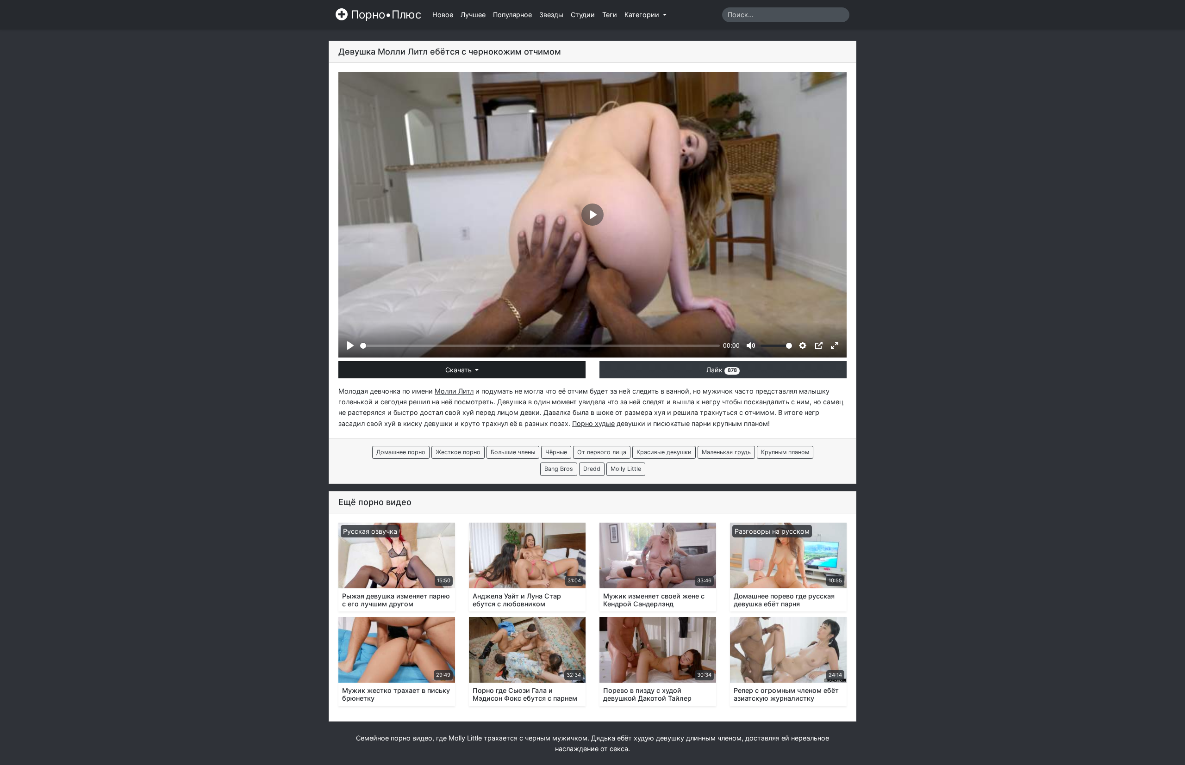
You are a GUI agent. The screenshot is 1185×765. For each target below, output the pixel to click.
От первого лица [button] (601, 452)
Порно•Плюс (384, 14)
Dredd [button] (591, 468)
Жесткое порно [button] (458, 452)
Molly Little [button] (626, 468)
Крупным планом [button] (785, 452)
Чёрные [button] (556, 452)
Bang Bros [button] (558, 468)
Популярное (512, 15)
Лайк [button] (721, 370)
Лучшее (473, 15)
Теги (609, 15)
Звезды (551, 15)
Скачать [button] (459, 370)
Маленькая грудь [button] (726, 452)
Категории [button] (642, 15)
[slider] (540, 345)
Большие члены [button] (513, 452)
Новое (442, 15)
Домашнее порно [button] (400, 452)
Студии (583, 15)
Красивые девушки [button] (664, 452)
